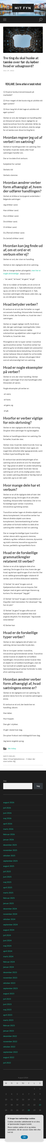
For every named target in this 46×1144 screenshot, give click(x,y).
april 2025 (7, 887)
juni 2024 (7, 940)
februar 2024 (9, 961)
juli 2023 (7, 999)
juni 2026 (7, 813)
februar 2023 (9, 1025)
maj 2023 (7, 1009)
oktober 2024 (9, 919)
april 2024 (7, 951)
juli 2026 (7, 807)
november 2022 (10, 1041)
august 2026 (8, 802)
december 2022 (10, 1036)
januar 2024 (8, 967)
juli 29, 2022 (8, 71)
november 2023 (10, 977)
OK (24, 1137)
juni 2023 (7, 1004)
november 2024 (10, 914)
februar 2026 (9, 834)
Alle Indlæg (12, 749)
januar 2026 (8, 839)
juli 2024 (7, 935)
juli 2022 (7, 1062)
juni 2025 (7, 876)
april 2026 (7, 823)
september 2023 (10, 988)
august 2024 (8, 930)
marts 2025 (8, 892)
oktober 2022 (9, 1046)
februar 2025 (9, 898)
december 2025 (10, 845)
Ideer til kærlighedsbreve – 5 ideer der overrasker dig (19, 758)
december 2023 (10, 972)
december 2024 (10, 908)
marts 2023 (8, 1020)
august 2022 (8, 1057)
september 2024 (10, 924)
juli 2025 (7, 871)
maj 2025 (7, 882)
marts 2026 (8, 829)
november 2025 (10, 850)
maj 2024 (7, 945)
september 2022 (10, 1052)
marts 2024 (8, 956)
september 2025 (10, 861)
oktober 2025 (9, 855)
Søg (4, 781)
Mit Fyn (23, 8)
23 (40, 1105)
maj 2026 (7, 818)
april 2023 (7, 1015)
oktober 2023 (9, 983)
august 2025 (8, 866)
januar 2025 (8, 903)
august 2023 (8, 993)
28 (29, 1110)
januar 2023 (8, 1030)
